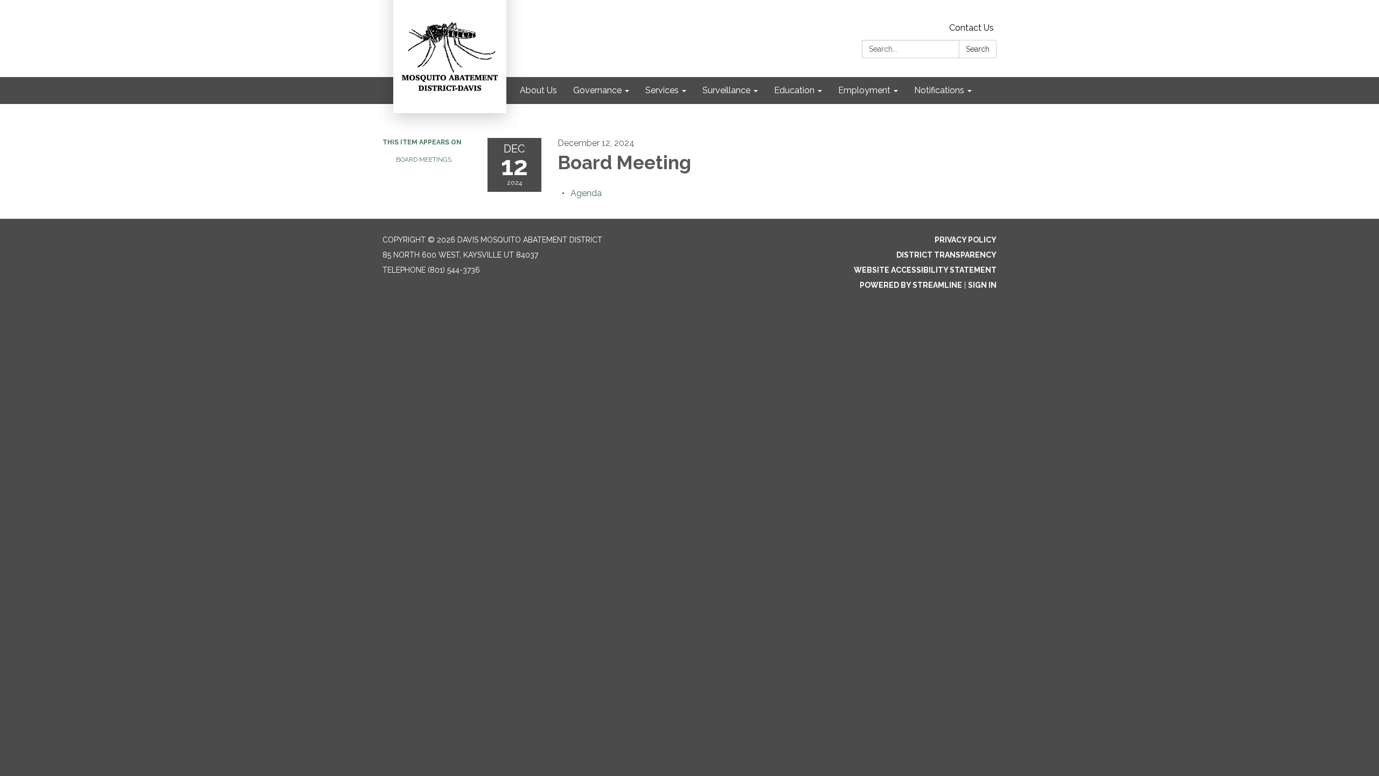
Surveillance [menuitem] (726, 90)
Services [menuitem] (662, 90)
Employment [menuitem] (864, 90)
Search (978, 49)
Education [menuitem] (794, 90)
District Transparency (946, 255)
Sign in (982, 285)
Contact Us (971, 28)
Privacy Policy (966, 239)
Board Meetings (423, 159)
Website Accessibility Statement (925, 270)
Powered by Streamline (911, 285)
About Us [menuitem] (538, 90)
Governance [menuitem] (597, 90)
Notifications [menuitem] (939, 90)
